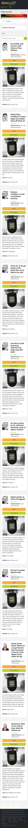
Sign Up (5, 7)
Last (18, 806)
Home (3, 21)
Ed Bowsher (14, 201)
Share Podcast (14, 64)
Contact (21, 820)
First (3, 806)
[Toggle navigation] (10, 7)
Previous (8, 806)
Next (13, 806)
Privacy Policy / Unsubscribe (4, 822)
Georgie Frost (14, 659)
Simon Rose (14, 53)
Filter (3, 33)
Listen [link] (14, 60)
